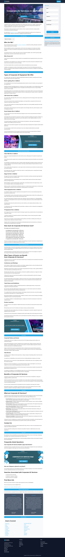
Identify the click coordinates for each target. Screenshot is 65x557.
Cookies (42, 544)
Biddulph (25, 534)
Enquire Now (24, 390)
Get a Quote (23, 16)
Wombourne (26, 527)
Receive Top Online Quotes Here (24, 244)
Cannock (6, 529)
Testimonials (21, 544)
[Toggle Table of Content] (13, 39)
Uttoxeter (6, 532)
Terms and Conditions (44, 543)
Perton (25, 524)
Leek (25, 531)
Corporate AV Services (13, 32)
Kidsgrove (25, 530)
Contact (59, 1)
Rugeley (6, 526)
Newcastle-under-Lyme (27, 523)
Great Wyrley (7, 530)
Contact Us (21, 543)
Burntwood (7, 533)
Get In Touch (24, 432)
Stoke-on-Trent (26, 526)
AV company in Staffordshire (21, 44)
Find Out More (23, 335)
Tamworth (25, 533)
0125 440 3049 (6, 551)
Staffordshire (7, 523)
